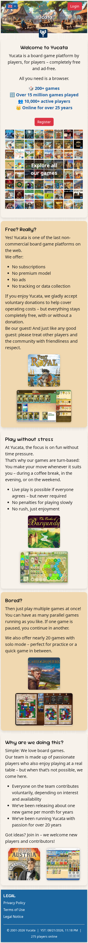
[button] (12, 6)
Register (44, 122)
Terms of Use (14, 909)
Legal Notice (13, 916)
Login (74, 6)
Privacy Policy (14, 902)
